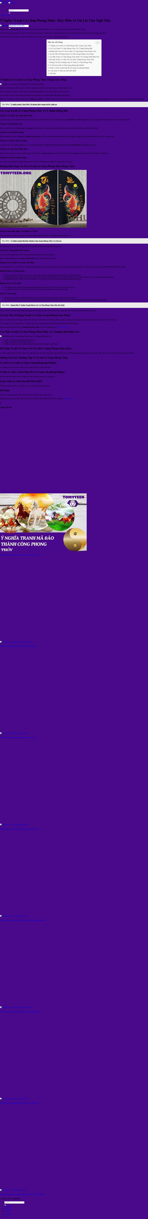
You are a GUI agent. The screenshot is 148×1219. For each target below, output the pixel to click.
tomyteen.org (68, 398)
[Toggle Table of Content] (96, 42)
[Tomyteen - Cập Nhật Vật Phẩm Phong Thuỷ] (8, 3)
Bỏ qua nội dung (5, 1)
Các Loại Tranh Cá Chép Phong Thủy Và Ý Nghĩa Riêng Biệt (70, 48)
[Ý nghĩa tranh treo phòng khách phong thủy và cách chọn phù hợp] (15, 1007)
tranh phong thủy (63, 327)
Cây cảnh (7, 1210)
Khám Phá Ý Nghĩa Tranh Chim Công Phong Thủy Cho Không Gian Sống (22, 920)
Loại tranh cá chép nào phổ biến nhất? (63, 71)
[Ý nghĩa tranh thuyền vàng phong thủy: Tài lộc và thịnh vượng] (14, 1099)
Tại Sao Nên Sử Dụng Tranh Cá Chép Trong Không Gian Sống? (71, 54)
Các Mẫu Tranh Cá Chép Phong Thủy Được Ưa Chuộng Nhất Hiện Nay (74, 57)
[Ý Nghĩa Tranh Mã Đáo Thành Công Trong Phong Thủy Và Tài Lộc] (43, 550)
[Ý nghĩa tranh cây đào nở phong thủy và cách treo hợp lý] (13, 733)
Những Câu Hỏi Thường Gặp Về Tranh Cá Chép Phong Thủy (70, 62)
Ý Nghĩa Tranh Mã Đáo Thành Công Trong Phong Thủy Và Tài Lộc (20, 555)
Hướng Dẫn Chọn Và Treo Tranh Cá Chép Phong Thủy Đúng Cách (72, 51)
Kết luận (53, 73)
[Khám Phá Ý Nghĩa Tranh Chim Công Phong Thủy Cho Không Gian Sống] (13, 916)
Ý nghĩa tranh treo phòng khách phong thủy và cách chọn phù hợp (20, 1011)
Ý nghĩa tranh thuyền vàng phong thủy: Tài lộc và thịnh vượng (19, 1103)
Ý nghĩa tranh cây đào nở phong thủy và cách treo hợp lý (17, 737)
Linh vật (7, 16)
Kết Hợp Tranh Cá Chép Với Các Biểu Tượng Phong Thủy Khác (71, 59)
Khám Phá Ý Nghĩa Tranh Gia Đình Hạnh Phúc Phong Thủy (18, 646)
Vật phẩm (7, 1206)
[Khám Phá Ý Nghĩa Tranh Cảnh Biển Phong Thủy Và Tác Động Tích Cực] (13, 1190)
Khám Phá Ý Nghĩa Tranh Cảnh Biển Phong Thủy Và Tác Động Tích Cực (22, 1194)
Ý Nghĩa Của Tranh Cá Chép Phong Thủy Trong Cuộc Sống (70, 46)
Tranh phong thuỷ (4, 15)
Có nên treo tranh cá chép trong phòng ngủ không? (66, 65)
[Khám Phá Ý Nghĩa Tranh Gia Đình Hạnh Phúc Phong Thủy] (16, 642)
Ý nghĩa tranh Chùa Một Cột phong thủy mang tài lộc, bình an (19, 829)
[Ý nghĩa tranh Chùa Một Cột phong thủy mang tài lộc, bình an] (14, 825)
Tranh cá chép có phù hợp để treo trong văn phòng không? (69, 68)
